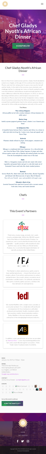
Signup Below (23, 46)
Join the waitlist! (12, 403)
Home (23, 432)
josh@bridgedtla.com (22, 380)
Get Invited (23, 435)
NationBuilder (26, 450)
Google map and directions (10, 374)
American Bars (12, 340)
